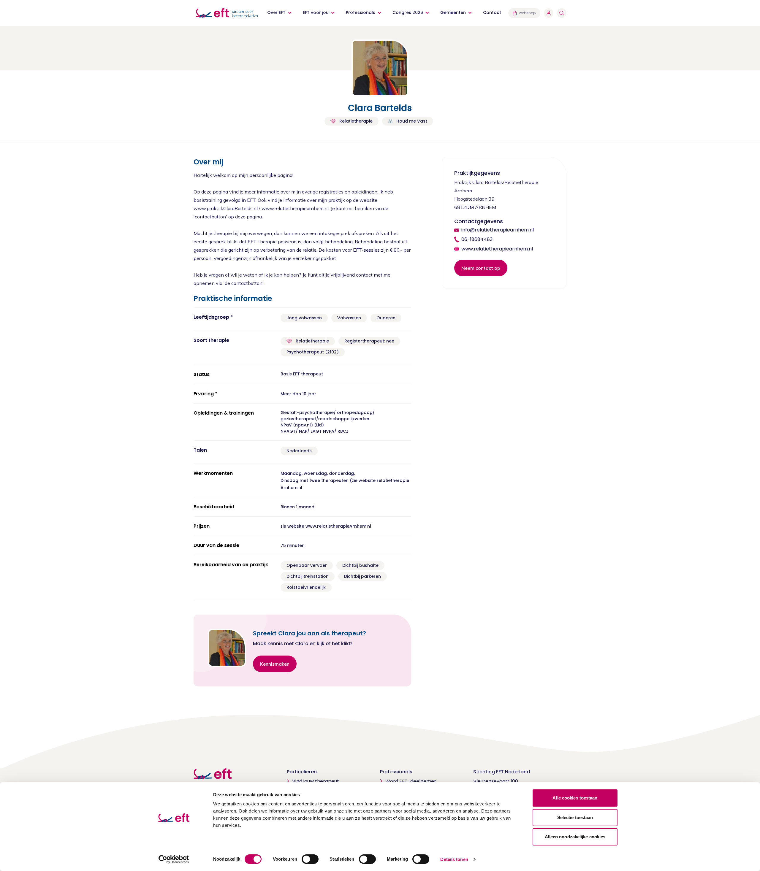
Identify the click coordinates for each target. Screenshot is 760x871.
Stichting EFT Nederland (501, 771)
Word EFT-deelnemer (410, 781)
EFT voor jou (316, 12)
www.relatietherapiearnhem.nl (497, 248)
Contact (492, 12)
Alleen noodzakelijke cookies (575, 836)
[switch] (310, 859)
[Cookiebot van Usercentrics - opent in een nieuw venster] (174, 859)
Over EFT (276, 12)
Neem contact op (480, 268)
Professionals (360, 12)
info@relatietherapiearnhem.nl (497, 229)
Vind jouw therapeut (315, 781)
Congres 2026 (407, 12)
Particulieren (302, 771)
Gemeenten (453, 12)
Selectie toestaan (575, 817)
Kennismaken (274, 664)
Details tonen (454, 859)
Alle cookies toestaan (574, 797)
